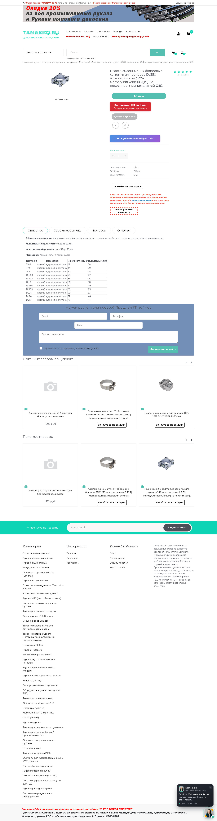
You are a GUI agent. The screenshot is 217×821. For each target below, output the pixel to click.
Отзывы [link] (123, 230)
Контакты (133, 31)
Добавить (139, 96)
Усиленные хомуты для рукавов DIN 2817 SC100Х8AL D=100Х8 (167, 415)
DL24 (29, 292)
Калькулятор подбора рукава (130, 36)
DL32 (28, 282)
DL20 (29, 296)
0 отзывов (183, 75)
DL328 (29, 278)
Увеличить (63, 100)
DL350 (29, 275)
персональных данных (87, 348)
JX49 (28, 264)
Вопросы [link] (99, 230)
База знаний (100, 36)
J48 (28, 271)
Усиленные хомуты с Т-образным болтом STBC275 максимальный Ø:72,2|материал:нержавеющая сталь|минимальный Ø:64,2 (108, 492)
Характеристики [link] (68, 230)
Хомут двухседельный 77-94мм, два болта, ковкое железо (50, 415)
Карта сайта (117, 567)
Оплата (89, 31)
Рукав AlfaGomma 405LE (86, 58)
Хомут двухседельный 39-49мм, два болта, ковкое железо (50, 492)
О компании (73, 31)
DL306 (29, 285)
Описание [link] (35, 230)
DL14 (28, 300)
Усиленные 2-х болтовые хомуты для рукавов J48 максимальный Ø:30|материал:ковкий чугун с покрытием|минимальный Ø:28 (166, 492)
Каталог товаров (40, 52)
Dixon (136, 167)
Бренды (118, 31)
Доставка (104, 31)
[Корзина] (189, 33)
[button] (126, 156)
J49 (28, 268)
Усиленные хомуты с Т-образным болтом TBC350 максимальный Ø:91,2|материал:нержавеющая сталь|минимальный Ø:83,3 (108, 415)
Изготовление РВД (78, 36)
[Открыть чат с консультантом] (209, 813)
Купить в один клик (125, 116)
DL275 (29, 289)
